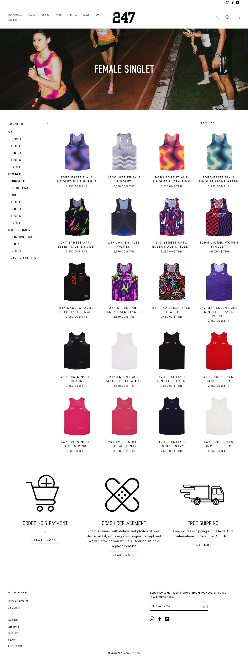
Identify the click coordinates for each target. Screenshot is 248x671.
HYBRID (58, 14)
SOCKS (16, 244)
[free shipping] (203, 496)
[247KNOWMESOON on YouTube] (167, 618)
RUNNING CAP (22, 237)
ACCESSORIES (19, 230)
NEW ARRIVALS (15, 14)
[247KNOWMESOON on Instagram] (152, 618)
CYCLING (31, 14)
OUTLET (86, 14)
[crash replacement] (124, 496)
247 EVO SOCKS (23, 258)
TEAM (97, 14)
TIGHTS (16, 146)
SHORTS (17, 153)
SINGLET (17, 139)
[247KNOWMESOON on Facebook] (159, 618)
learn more (45, 540)
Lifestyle (72, 14)
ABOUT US (12, 20)
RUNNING (45, 14)
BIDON (16, 251)
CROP (15, 195)
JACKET (17, 167)
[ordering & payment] (45, 496)
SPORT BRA (19, 188)
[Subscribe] (205, 606)
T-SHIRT (17, 160)
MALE (12, 132)
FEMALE (14, 174)
